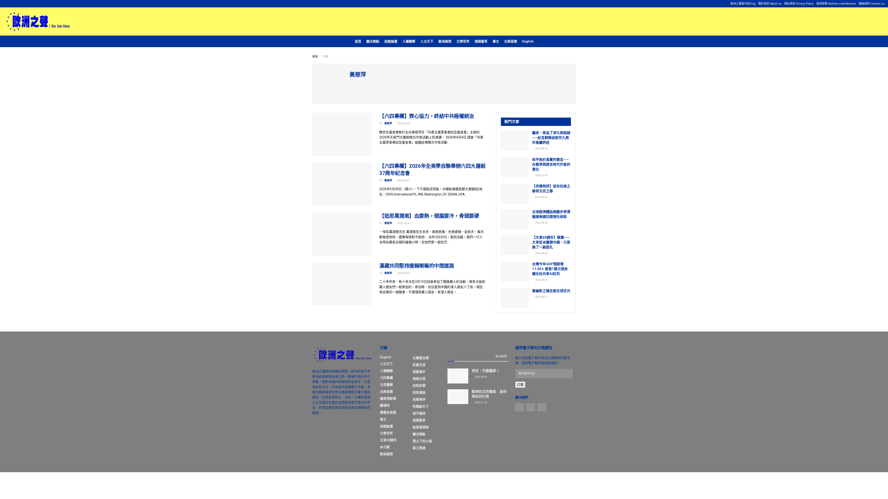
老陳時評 (419, 399)
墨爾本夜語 (388, 412)
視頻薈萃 (481, 41)
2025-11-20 (480, 402)
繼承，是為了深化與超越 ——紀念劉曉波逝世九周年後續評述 (551, 138)
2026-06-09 (403, 123)
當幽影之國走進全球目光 (551, 291)
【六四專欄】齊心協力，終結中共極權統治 (426, 116)
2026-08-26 (540, 222)
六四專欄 (386, 378)
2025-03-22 (403, 273)
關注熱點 (372, 41)
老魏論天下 (421, 406)
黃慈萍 (388, 123)
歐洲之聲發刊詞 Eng (743, 3)
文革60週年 (388, 440)
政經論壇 (390, 41)
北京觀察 (386, 384)
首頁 (358, 41)
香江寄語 (419, 448)
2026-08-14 (540, 148)
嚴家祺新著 (388, 398)
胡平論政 (419, 413)
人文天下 (426, 41)
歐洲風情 (444, 41)
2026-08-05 (480, 376)
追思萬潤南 (421, 427)
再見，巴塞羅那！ (486, 371)
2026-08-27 (540, 296)
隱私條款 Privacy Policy (799, 3)
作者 (325, 56)
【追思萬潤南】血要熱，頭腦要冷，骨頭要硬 (429, 216)
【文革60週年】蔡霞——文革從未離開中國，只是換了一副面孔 (551, 242)
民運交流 (419, 365)
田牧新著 (419, 385)
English (527, 41)
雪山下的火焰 (422, 441)
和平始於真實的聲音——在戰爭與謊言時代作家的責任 (551, 164)
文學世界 (462, 41)
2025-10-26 (403, 223)
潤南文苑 (419, 378)
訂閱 (520, 384)
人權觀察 (408, 41)
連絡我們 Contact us (872, 3)
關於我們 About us (769, 3)
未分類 (385, 447)
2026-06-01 (403, 180)
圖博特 (385, 405)
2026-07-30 (540, 175)
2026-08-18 (540, 279)
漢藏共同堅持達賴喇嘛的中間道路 (416, 266)
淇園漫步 (419, 372)
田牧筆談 (419, 392)
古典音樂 (510, 41)
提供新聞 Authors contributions (836, 3)
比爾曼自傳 (421, 358)
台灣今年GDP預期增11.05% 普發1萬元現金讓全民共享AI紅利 (550, 269)
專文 (496, 41)
